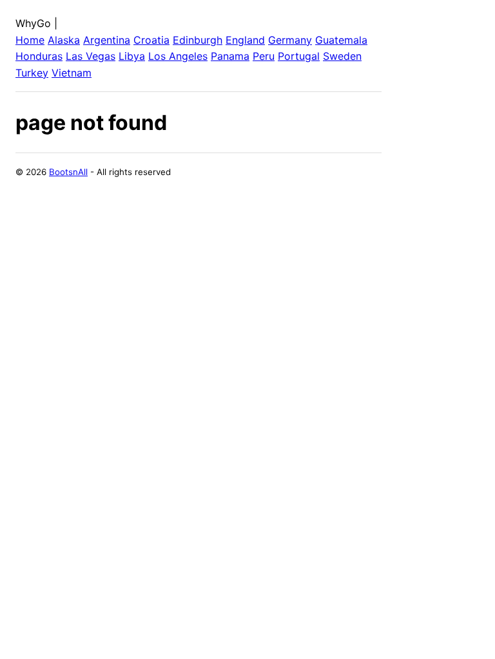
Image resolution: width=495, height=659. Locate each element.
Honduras (39, 56)
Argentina (106, 39)
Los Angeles (178, 56)
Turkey (31, 72)
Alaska (64, 39)
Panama (230, 56)
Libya (132, 56)
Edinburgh (197, 39)
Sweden (342, 56)
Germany (290, 39)
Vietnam (72, 72)
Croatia (151, 39)
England (245, 39)
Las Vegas (90, 56)
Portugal (299, 56)
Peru (264, 56)
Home (29, 39)
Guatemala (341, 39)
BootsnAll (68, 172)
